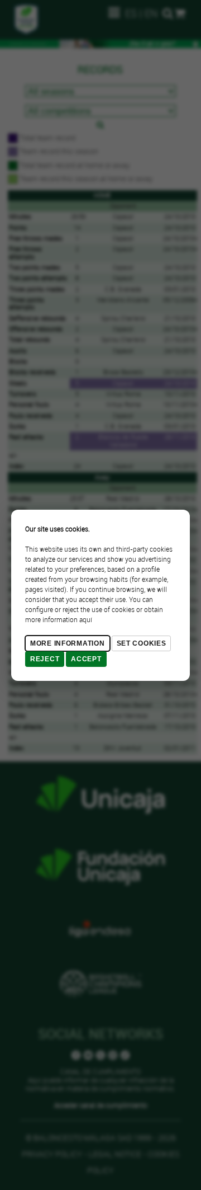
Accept (86, 659)
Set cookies (141, 643)
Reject (44, 659)
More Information (67, 643)
